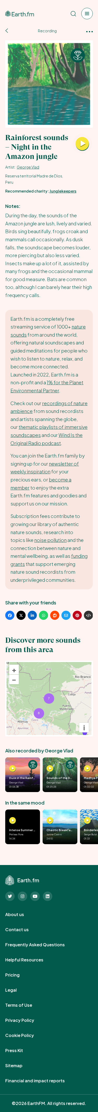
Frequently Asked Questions (40, 945)
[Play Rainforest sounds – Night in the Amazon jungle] (82, 144)
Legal (16, 990)
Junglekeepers (62, 191)
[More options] (89, 31)
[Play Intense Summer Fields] (12, 820)
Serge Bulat (90, 834)
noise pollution (50, 540)
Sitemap (19, 1065)
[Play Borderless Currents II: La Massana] (87, 820)
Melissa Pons (16, 834)
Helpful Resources (30, 960)
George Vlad (28, 167)
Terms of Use (24, 1005)
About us (20, 914)
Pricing (18, 975)
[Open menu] (87, 13)
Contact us (22, 929)
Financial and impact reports (40, 1081)
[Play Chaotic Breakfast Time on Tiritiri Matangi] (50, 820)
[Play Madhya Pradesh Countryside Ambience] (87, 768)
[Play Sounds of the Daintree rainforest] (50, 768)
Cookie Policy (25, 1035)
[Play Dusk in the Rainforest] (12, 768)
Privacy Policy (25, 1020)
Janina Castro (54, 834)
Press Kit (19, 1050)
